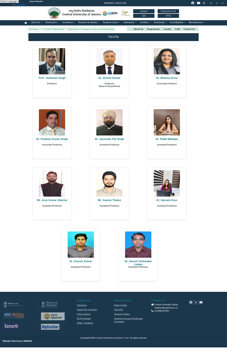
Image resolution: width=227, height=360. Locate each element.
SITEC (168, 16)
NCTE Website (84, 319)
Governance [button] (51, 22)
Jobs (144, 16)
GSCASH (118, 310)
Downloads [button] (159, 22)
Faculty (167, 29)
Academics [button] (67, 22)
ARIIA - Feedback (85, 323)
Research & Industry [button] (88, 22)
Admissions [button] (129, 22)
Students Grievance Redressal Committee (128, 320)
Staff (177, 29)
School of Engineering (54, 29)
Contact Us (189, 29)
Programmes (153, 29)
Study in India (120, 305)
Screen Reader (36, 1)
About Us (138, 29)
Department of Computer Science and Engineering (91, 29)
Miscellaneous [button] (196, 22)
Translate (21, 5)
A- (223, 3)
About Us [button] (35, 22)
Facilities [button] (144, 22)
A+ (211, 3)
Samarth (143, 11)
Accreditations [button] (177, 22)
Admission (82, 305)
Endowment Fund (168, 11)
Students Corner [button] (110, 22)
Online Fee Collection (87, 310)
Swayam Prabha (122, 314)
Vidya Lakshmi (84, 314)
